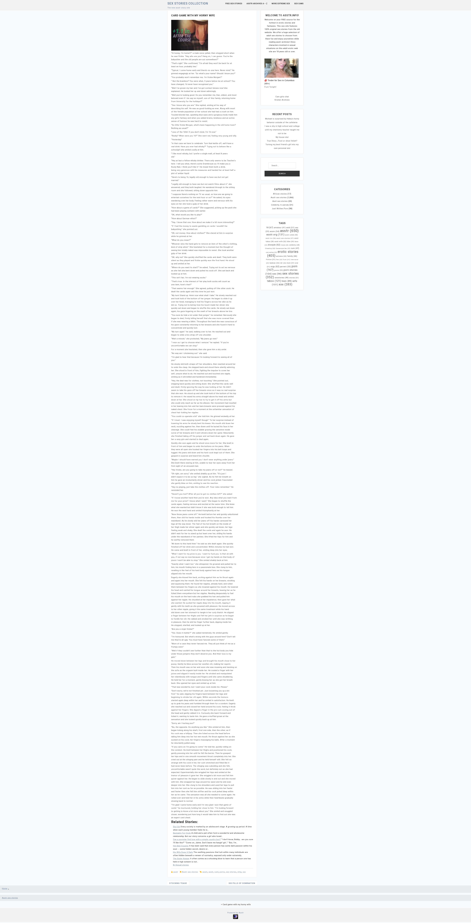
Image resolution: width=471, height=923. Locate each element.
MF (283, 263)
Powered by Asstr (235, 913)
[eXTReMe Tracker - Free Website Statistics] (235, 916)
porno (222, 872)
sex (277, 273)
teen (287, 281)
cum (295, 248)
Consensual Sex (283, 248)
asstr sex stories (285, 238)
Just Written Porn (280, 208)
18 (269, 227)
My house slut (282, 137)
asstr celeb (291, 235)
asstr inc (271, 238)
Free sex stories (233, 4)
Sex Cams (299, 4)
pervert (285, 266)
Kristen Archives (282, 100)
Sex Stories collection (187, 3)
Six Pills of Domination (242, 883)
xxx (244, 872)
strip (239, 872)
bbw (290, 241)
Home (4, 888)
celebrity (294, 245)
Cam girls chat (282, 97)
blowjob (274, 245)
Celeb (284, 245)
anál (290, 227)
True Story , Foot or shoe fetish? (282, 141)
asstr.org (275, 234)
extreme (281, 256)
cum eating (271, 252)
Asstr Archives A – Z (257, 4)
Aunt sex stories (280, 201)
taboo (274, 280)
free (279, 259)
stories (294, 278)
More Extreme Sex (281, 4)
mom (290, 263)
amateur (280, 228)
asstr (175, 872)
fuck (286, 259)
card (216, 872)
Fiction (270, 259)
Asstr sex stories (190, 872)
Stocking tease (178, 883)
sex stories (231, 872)
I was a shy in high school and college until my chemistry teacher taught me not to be (282, 130)
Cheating (270, 248)
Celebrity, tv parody (280, 205)
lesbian (275, 263)
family (292, 256)
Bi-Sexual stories (181, 865)
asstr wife (281, 241)
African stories (280, 194)
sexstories (282, 278)
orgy (275, 266)
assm (205, 872)
